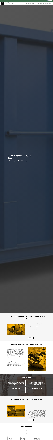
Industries (29, 3)
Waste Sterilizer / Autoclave (37, 438)
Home (26, 3)
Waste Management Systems (24, 438)
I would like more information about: (11, 434)
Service (8, 437)
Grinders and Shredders (23, 437)
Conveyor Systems (23, 439)
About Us (42, 3)
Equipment (33, 3)
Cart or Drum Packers (10, 438)
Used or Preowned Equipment (37, 439)
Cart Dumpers (35, 437)
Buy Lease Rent (38, 3)
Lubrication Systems (10, 439)
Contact (50, 3)
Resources (46, 3)
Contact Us (31, 337)
